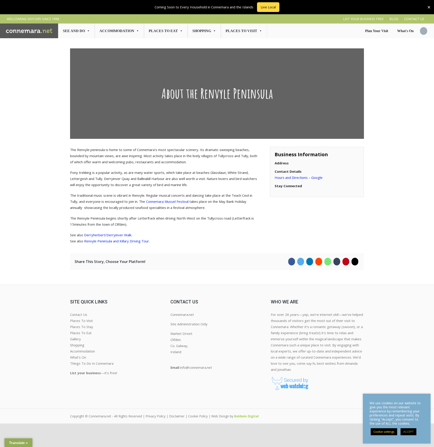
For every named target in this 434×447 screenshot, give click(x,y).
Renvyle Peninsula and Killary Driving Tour (116, 241)
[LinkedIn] (309, 261)
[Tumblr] (336, 261)
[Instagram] (176, 376)
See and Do (74, 31)
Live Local (268, 7)
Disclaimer (176, 416)
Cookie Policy (198, 416)
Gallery (75, 339)
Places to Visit (241, 31)
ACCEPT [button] (408, 432)
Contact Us (78, 314)
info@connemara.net (196, 367)
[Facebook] (291, 261)
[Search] (423, 31)
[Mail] (354, 261)
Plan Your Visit (376, 31)
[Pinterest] (345, 261)
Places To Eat (163, 31)
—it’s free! (93, 373)
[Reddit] (318, 261)
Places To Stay (81, 326)
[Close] (429, 7)
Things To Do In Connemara (91, 363)
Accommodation (116, 31)
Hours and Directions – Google (299, 177)
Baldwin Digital (246, 416)
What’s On (78, 357)
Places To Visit (81, 320)
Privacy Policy (155, 416)
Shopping (201, 31)
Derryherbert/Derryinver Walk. (108, 235)
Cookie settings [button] (383, 432)
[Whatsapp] (327, 261)
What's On (405, 31)
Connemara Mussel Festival (167, 201)
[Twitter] (300, 261)
